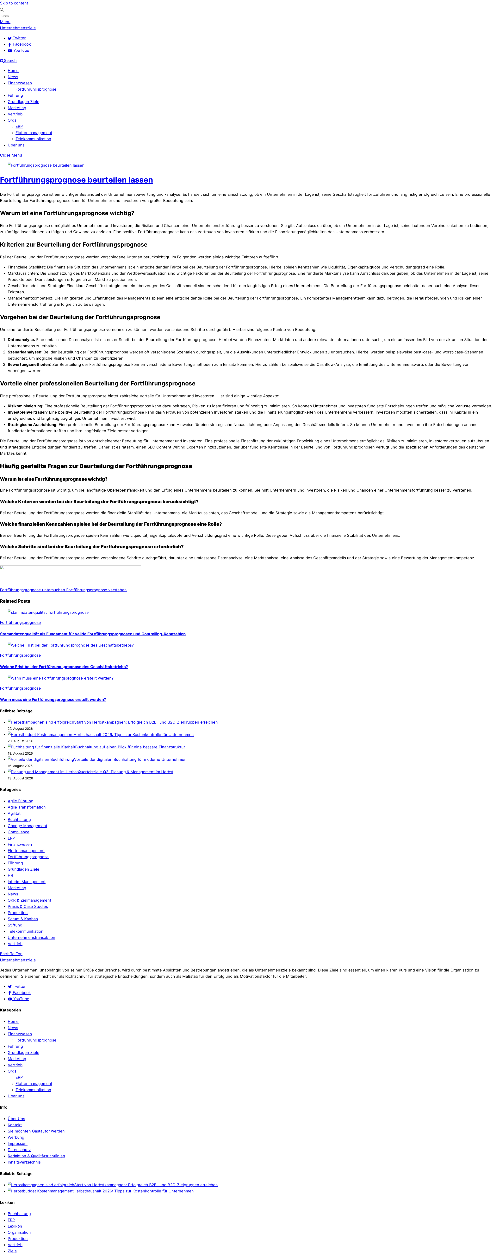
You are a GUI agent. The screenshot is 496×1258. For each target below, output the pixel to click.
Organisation (19, 1232)
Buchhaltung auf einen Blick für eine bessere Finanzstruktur (130, 747)
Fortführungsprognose (36, 89)
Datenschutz (19, 1149)
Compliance (18, 832)
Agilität (14, 813)
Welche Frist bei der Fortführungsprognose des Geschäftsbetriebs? (64, 666)
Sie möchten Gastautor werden (36, 1131)
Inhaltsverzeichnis (24, 1162)
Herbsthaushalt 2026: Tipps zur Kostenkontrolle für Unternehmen (134, 734)
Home (13, 70)
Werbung (16, 1137)
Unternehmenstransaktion (31, 937)
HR (10, 875)
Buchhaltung (19, 819)
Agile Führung (20, 801)
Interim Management (27, 881)
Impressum (18, 1143)
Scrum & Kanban (23, 919)
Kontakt (15, 1125)
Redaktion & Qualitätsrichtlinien (36, 1156)
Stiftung (15, 925)
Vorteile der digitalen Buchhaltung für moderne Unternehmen (130, 759)
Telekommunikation (33, 139)
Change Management (27, 825)
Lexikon (15, 1226)
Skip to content (14, 3)
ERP (19, 126)
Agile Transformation (27, 807)
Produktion (18, 912)
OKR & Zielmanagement (29, 900)
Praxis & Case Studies (28, 906)
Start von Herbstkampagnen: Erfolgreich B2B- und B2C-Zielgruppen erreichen (146, 722)
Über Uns (16, 1118)
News (13, 76)
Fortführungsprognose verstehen (96, 590)
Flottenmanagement (34, 132)
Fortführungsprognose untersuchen (32, 590)
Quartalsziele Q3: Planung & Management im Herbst (125, 772)
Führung (15, 95)
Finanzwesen (20, 83)
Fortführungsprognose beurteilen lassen (76, 179)
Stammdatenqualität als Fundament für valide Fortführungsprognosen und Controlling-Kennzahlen (93, 634)
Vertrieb (15, 114)
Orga (12, 120)
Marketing (17, 108)
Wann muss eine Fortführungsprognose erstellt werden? (53, 699)
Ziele (12, 1251)
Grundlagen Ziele (23, 101)
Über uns (16, 145)
